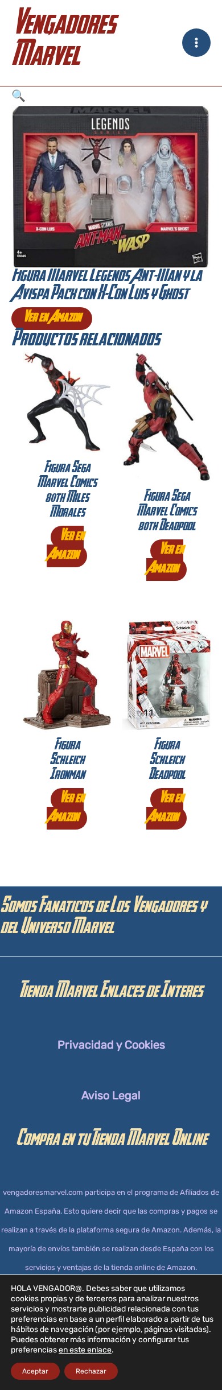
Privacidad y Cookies (111, 1044)
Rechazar (91, 1371)
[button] (111, 95)
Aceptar (35, 1371)
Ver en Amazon (52, 318)
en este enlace (85, 1350)
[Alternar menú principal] (196, 42)
